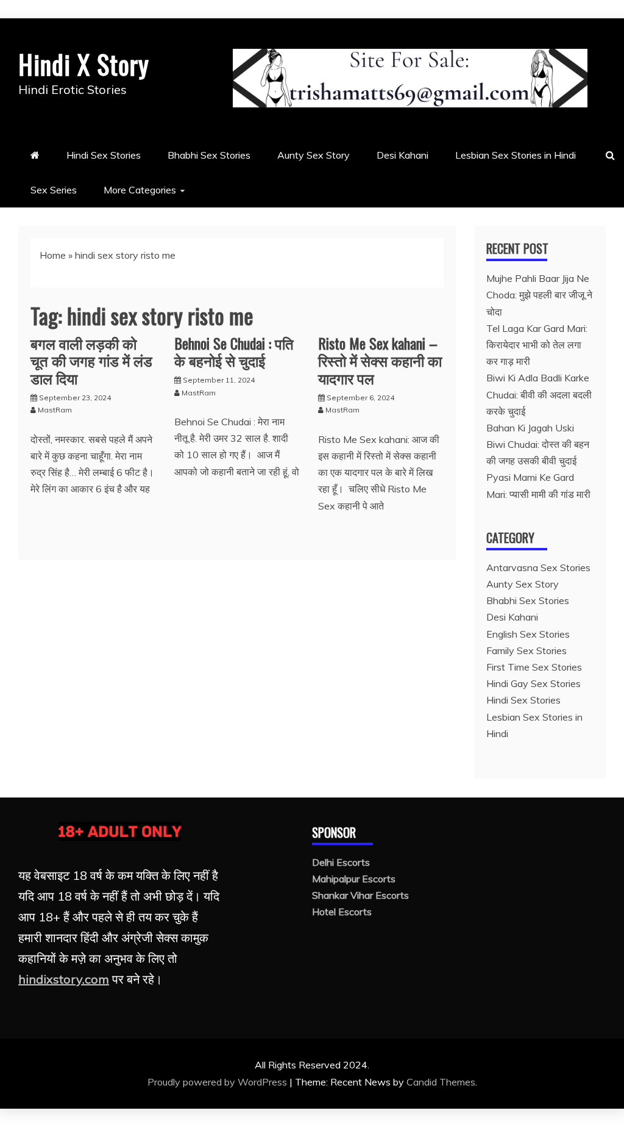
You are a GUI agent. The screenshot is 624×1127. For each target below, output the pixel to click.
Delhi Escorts (341, 862)
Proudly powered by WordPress (218, 1082)
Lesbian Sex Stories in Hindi (515, 155)
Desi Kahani (402, 155)
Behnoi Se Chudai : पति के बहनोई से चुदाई (234, 352)
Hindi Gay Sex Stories (533, 683)
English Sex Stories (528, 634)
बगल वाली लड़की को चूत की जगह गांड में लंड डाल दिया (91, 360)
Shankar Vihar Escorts (360, 895)
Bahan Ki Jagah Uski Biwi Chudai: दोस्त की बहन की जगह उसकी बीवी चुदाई (537, 444)
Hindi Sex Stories (103, 155)
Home (53, 255)
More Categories (140, 190)
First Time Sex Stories (534, 667)
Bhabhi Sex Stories (209, 155)
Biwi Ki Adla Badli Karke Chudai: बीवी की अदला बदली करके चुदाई (539, 394)
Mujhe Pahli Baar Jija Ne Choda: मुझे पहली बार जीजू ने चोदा (539, 294)
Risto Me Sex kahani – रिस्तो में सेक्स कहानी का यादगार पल (380, 360)
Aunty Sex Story (313, 155)
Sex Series (53, 190)
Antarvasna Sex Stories (538, 567)
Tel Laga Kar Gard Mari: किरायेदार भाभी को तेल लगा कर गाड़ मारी (536, 344)
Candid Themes (440, 1082)
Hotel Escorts (342, 912)
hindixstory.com (63, 979)
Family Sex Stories (526, 650)
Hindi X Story (83, 64)
